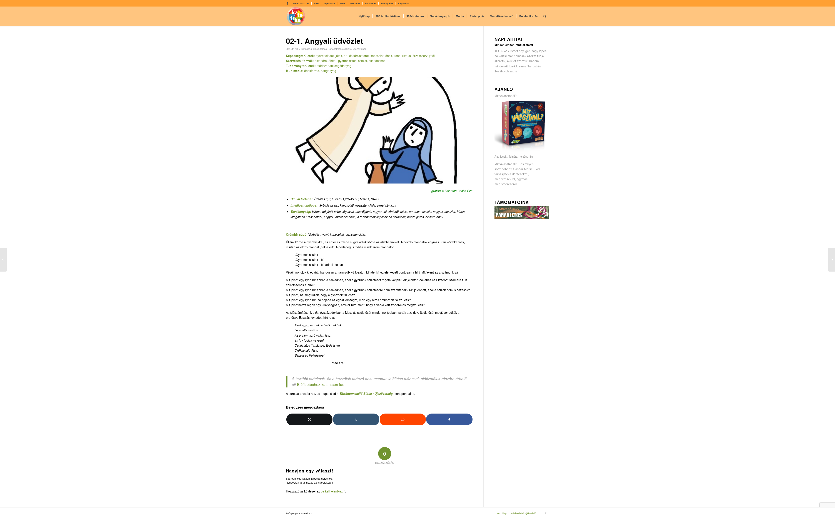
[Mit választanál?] (521, 151)
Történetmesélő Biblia (340, 48)
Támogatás (387, 3)
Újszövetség (359, 48)
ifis (531, 156)
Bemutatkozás (301, 3)
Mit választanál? (505, 95)
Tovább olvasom (505, 71)
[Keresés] (545, 16)
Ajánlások (330, 3)
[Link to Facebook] (287, 3)
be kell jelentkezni (333, 491)
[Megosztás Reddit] (403, 419)
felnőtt (513, 156)
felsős (323, 48)
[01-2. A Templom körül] (3, 260)
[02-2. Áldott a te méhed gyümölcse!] (831, 260)
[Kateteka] (296, 16)
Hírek (317, 3)
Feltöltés (355, 3)
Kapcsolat (403, 3)
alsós (316, 48)
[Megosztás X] (309, 419)
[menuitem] (301, 3)
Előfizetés (370, 3)
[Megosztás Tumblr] (356, 419)
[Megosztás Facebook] (449, 419)
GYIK (343, 3)
